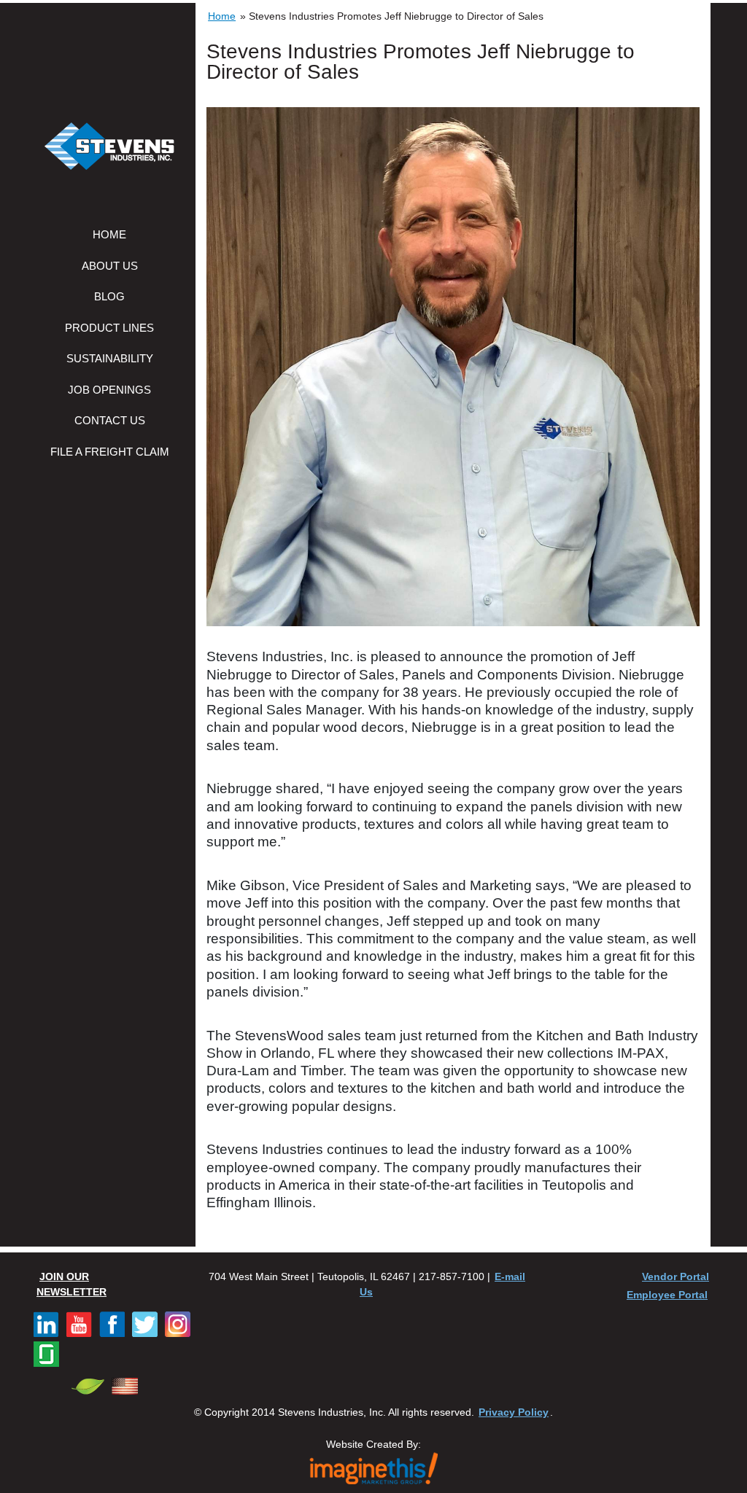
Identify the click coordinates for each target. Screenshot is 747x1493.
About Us (110, 266)
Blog (109, 296)
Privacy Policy (514, 1412)
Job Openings (109, 389)
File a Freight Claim (109, 451)
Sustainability (109, 358)
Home (109, 234)
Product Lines (109, 327)
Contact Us (109, 420)
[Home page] (109, 148)
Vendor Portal (675, 1276)
